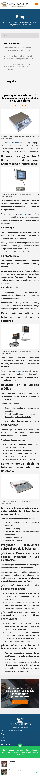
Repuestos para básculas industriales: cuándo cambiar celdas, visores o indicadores (18, 66)
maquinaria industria (12, 142)
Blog (8, 22)
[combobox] (20, 35)
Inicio (3, 22)
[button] (36, 4)
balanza (23, 214)
